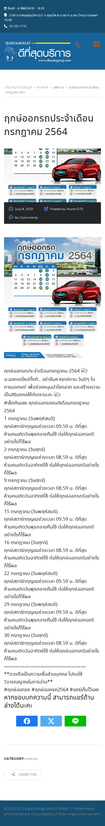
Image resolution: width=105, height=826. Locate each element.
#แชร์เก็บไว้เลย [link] (84, 689)
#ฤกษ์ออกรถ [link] (17, 689)
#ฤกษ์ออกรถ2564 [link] (50, 689)
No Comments (26, 217)
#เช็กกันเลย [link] (15, 403)
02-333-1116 (17, 26)
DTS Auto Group (31, 808)
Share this (27, 774)
